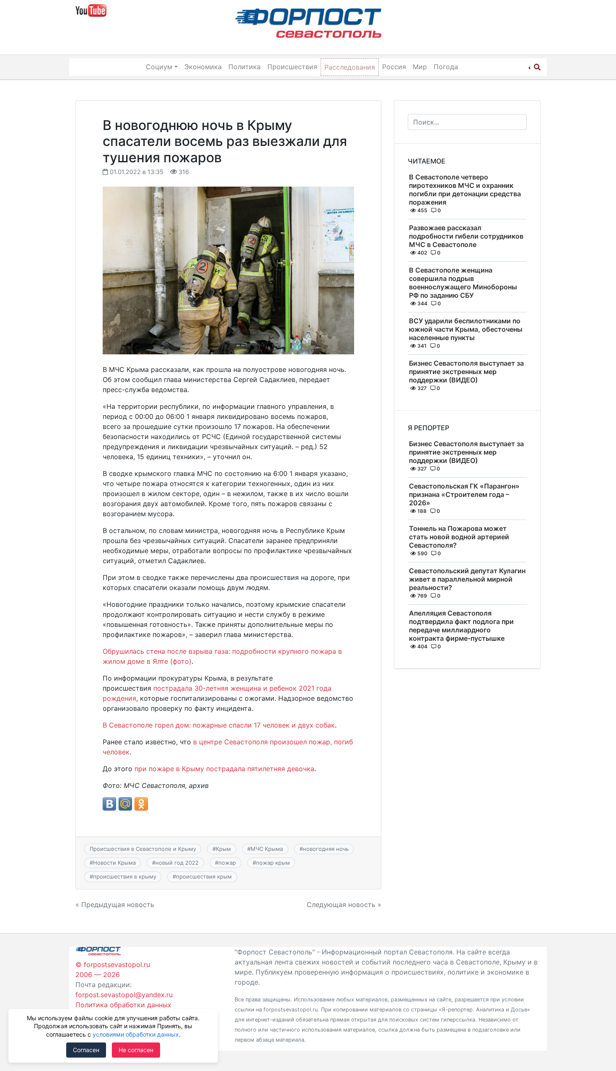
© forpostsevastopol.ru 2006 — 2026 (112, 969)
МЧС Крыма (267, 848)
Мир (420, 66)
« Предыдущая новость (114, 904)
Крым (223, 848)
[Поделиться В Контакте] (109, 804)
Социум (159, 66)
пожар (227, 862)
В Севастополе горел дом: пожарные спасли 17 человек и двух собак (219, 725)
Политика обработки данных (123, 1005)
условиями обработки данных (136, 1034)
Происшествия (292, 66)
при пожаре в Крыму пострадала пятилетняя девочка (224, 768)
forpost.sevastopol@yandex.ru (124, 994)
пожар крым (273, 862)
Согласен (86, 1049)
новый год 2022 (177, 862)
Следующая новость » (344, 904)
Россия (394, 66)
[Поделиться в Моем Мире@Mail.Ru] (125, 804)
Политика (244, 66)
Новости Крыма (114, 862)
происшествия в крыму (124, 876)
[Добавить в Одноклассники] (141, 804)
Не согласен (136, 1049)
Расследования (349, 67)
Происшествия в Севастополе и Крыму (143, 848)
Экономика (203, 66)
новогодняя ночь (326, 848)
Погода (446, 66)
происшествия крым (204, 876)
